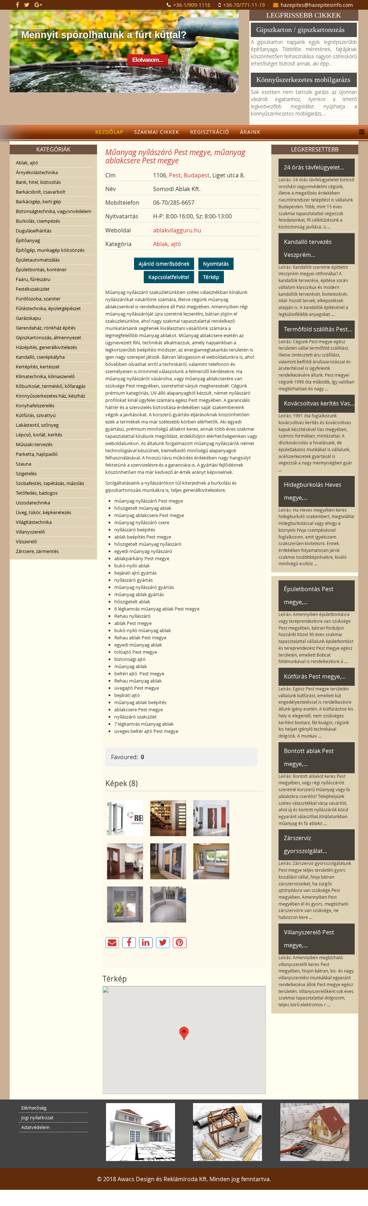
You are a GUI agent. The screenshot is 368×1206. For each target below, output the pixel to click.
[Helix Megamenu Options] (359, 132)
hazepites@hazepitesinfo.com (317, 4)
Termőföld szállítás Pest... (318, 329)
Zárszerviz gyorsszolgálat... (305, 844)
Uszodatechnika (33, 502)
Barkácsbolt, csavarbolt (40, 192)
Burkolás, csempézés (38, 221)
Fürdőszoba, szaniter (38, 298)
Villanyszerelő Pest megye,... (309, 938)
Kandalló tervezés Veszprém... (308, 248)
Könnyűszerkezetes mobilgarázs (303, 79)
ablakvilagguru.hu (177, 230)
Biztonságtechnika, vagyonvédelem (53, 211)
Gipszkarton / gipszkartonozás (300, 29)
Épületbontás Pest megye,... (309, 595)
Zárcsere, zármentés (37, 551)
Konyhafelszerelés (35, 405)
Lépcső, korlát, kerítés (39, 434)
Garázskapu (28, 318)
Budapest (197, 175)
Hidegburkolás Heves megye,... (312, 491)
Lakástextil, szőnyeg (37, 425)
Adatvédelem (35, 1127)
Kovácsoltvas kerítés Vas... (319, 403)
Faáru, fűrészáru (33, 279)
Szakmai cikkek (156, 131)
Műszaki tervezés (34, 444)
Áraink (250, 131)
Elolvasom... (147, 59)
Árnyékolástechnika (37, 172)
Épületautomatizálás (38, 260)
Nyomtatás (216, 263)
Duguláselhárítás (33, 230)
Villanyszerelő (30, 532)
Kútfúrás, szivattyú (36, 415)
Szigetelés (26, 473)
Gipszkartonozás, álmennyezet (48, 337)
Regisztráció (209, 131)
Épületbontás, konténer (41, 269)
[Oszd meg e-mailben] (112, 942)
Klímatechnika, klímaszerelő (45, 376)
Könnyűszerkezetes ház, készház (50, 396)
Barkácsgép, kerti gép (38, 201)
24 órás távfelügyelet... (314, 167)
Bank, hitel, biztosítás (38, 182)
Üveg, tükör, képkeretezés (43, 512)
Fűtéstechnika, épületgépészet (48, 308)
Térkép (211, 276)
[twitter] (26, 5)
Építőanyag (28, 240)
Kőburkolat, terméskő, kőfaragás (51, 386)
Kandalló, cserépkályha (40, 357)
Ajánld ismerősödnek (164, 263)
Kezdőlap (109, 131)
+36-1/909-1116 (191, 4)
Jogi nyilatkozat (37, 1117)
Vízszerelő (26, 541)
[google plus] (38, 5)
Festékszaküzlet (33, 289)
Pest (175, 175)
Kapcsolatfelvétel (168, 276)
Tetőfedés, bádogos (37, 493)
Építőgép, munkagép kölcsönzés (50, 250)
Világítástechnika (34, 522)
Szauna (23, 464)
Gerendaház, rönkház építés (45, 328)
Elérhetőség (33, 1108)
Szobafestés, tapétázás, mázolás (50, 483)
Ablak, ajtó (27, 162)
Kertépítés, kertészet (38, 366)
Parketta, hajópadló (37, 454)
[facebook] (17, 5)
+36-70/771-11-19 (244, 4)
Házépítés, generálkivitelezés (46, 347)
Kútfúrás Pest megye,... (315, 676)
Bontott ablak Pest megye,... (309, 757)
